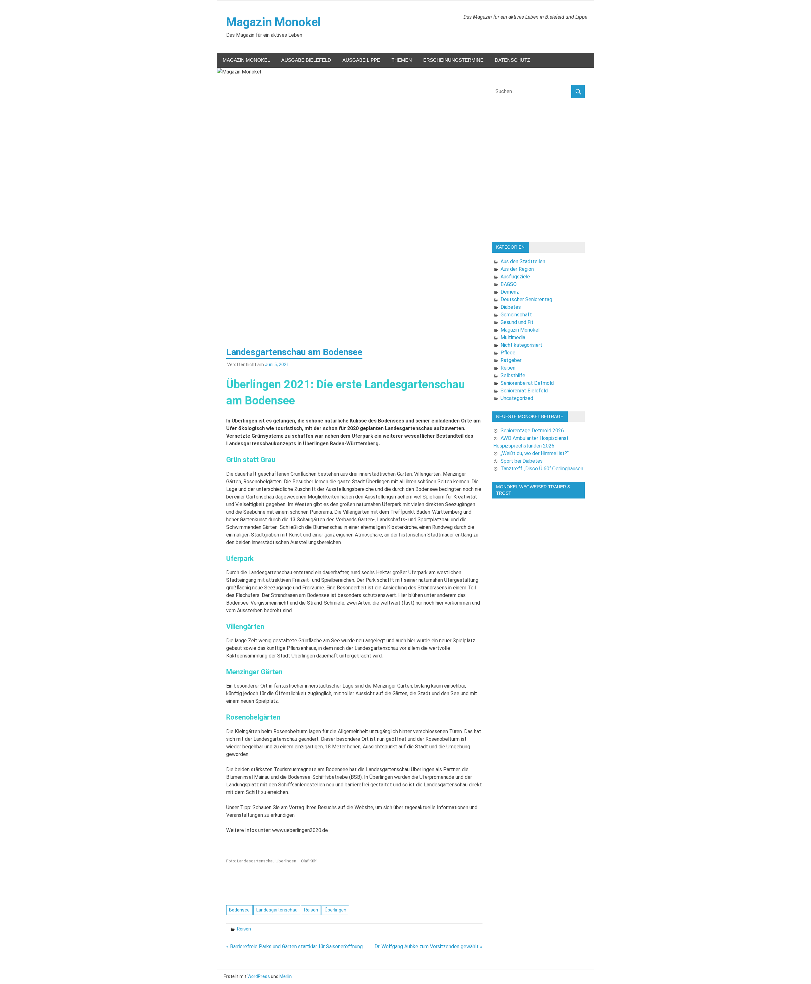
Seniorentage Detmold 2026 (532, 431)
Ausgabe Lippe (361, 60)
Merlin (285, 976)
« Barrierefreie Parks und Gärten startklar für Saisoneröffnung (294, 946)
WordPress (258, 976)
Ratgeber (511, 360)
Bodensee (239, 909)
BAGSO (509, 284)
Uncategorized (517, 398)
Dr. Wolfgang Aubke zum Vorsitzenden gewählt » (428, 946)
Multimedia (513, 337)
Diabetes (511, 307)
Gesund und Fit (517, 322)
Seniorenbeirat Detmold (527, 383)
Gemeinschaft (516, 315)
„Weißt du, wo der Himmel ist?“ (535, 453)
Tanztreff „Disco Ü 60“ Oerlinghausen (542, 469)
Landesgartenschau (276, 909)
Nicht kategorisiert (521, 345)
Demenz (510, 292)
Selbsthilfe (513, 375)
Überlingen (335, 909)
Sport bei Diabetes (522, 461)
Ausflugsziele (515, 277)
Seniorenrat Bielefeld (524, 391)
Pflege (508, 353)
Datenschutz (512, 60)
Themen (402, 60)
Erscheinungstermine (453, 60)
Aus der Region (517, 269)
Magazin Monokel (273, 22)
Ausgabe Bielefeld (306, 60)
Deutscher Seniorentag (526, 299)
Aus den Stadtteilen (523, 261)
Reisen (311, 909)
